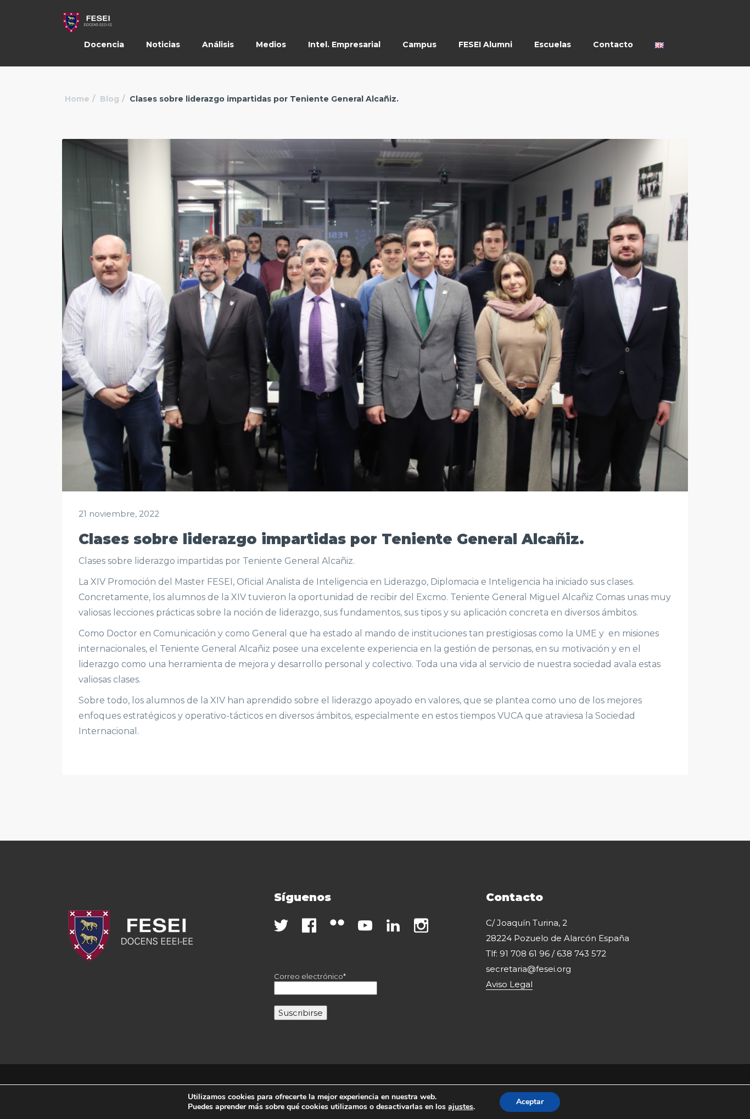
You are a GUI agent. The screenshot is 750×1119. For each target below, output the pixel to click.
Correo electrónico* (310, 976)
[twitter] (281, 925)
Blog (109, 99)
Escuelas (552, 44)
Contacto (613, 44)
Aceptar (530, 1101)
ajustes (460, 1107)
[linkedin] (393, 925)
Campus (419, 44)
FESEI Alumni (485, 44)
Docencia (104, 44)
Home (77, 99)
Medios (271, 44)
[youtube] (365, 925)
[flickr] (337, 922)
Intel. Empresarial (344, 44)
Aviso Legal (509, 984)
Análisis (218, 44)
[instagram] (421, 925)
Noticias (163, 44)
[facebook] (309, 925)
